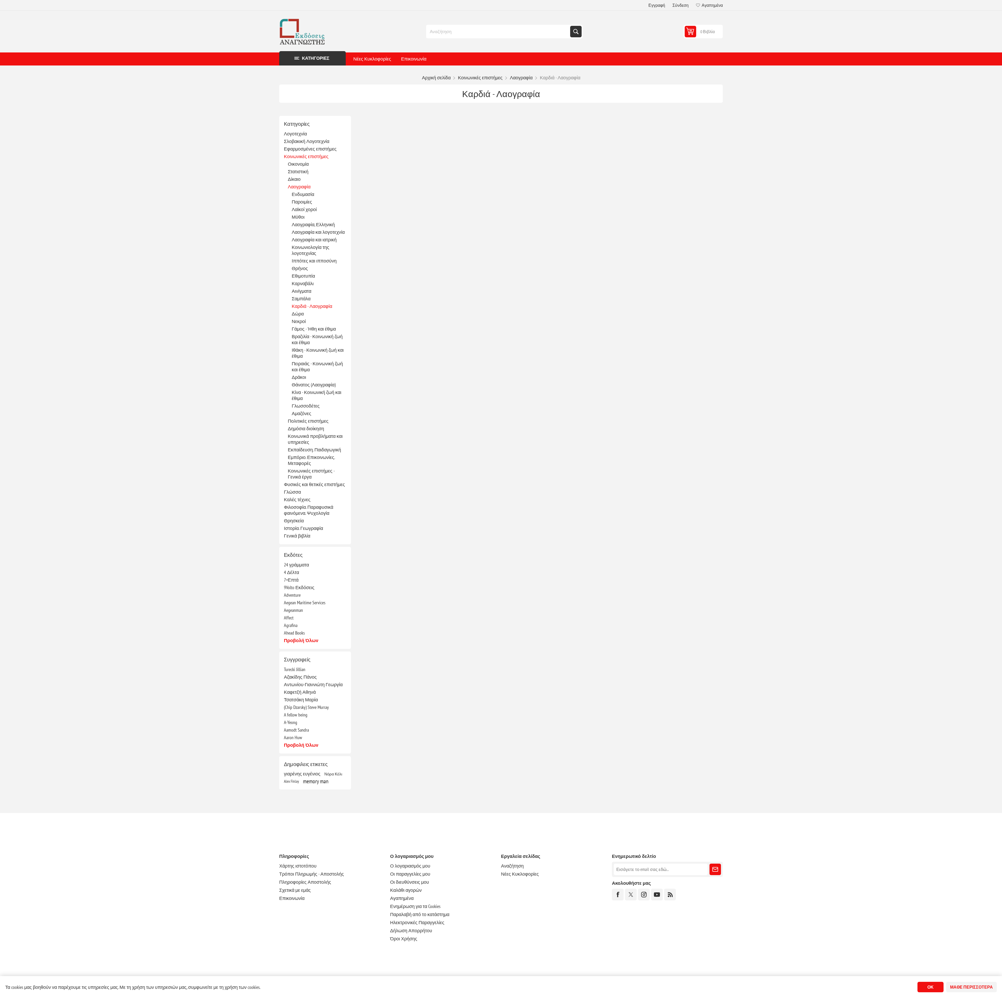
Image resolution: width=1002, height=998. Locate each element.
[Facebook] (618, 894)
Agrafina (290, 625)
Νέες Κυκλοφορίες (372, 59)
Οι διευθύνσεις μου (409, 882)
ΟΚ (930, 987)
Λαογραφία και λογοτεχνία (318, 232)
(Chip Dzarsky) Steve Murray (306, 707)
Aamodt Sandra (296, 730)
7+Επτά (291, 580)
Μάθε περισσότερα (971, 987)
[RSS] (670, 894)
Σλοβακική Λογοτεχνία (306, 141)
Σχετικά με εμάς (295, 890)
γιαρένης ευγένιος (302, 774)
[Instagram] (644, 894)
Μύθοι (298, 217)
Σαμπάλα (301, 299)
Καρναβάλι (303, 283)
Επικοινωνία (413, 59)
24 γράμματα (296, 565)
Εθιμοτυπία (303, 276)
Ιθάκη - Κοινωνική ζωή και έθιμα (318, 353)
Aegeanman (293, 610)
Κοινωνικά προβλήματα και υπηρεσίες (315, 439)
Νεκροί (299, 321)
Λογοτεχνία (295, 134)
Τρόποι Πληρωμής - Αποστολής (311, 874)
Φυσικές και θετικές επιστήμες (314, 484)
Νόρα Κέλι (333, 773)
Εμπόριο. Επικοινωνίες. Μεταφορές (311, 460)
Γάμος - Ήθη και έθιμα (314, 329)
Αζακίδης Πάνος (300, 677)
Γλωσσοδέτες (306, 406)
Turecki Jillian (294, 669)
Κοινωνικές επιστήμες (306, 156)
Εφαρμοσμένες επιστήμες (310, 149)
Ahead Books (294, 633)
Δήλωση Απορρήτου (411, 931)
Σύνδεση (680, 5)
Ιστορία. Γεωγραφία (303, 528)
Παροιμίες (302, 202)
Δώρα (298, 314)
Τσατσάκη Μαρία (301, 700)
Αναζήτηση (576, 31)
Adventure (292, 595)
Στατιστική (298, 172)
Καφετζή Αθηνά (300, 692)
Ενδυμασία (303, 194)
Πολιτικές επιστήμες (308, 421)
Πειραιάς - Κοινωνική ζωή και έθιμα (317, 367)
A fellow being (295, 715)
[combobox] (498, 31)
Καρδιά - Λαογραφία (312, 306)
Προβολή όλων (301, 640)
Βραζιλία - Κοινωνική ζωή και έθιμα (317, 339)
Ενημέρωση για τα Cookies (415, 906)
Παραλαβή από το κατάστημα (419, 914)
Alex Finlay (291, 781)
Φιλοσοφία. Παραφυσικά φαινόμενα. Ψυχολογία (308, 510)
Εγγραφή (656, 5)
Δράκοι (299, 377)
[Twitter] (631, 894)
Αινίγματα (301, 291)
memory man (316, 781)
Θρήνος (300, 268)
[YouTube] (657, 894)
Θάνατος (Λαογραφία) (314, 385)
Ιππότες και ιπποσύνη (314, 261)
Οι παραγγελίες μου (410, 874)
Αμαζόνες (301, 413)
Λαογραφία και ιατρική (314, 240)
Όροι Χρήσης (403, 939)
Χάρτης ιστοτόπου (298, 866)
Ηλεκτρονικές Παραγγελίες (417, 922)
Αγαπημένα (402, 898)
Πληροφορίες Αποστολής (305, 882)
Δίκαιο (294, 179)
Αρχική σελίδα (436, 78)
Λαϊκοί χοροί (304, 209)
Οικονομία (298, 164)
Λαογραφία (299, 187)
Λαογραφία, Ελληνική (313, 225)
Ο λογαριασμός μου (410, 866)
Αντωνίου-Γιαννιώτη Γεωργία (313, 685)
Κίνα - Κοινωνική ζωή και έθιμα (316, 395)
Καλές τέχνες (297, 500)
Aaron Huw (293, 737)
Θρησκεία (294, 521)
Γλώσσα (292, 492)
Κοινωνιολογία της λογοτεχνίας (310, 250)
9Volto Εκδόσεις (299, 587)
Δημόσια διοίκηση (306, 429)
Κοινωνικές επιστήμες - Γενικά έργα (311, 474)
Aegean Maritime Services (304, 603)
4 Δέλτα (291, 572)
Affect (289, 618)
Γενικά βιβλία (297, 536)
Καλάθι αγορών (406, 890)
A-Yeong (290, 722)
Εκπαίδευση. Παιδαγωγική (314, 450)
